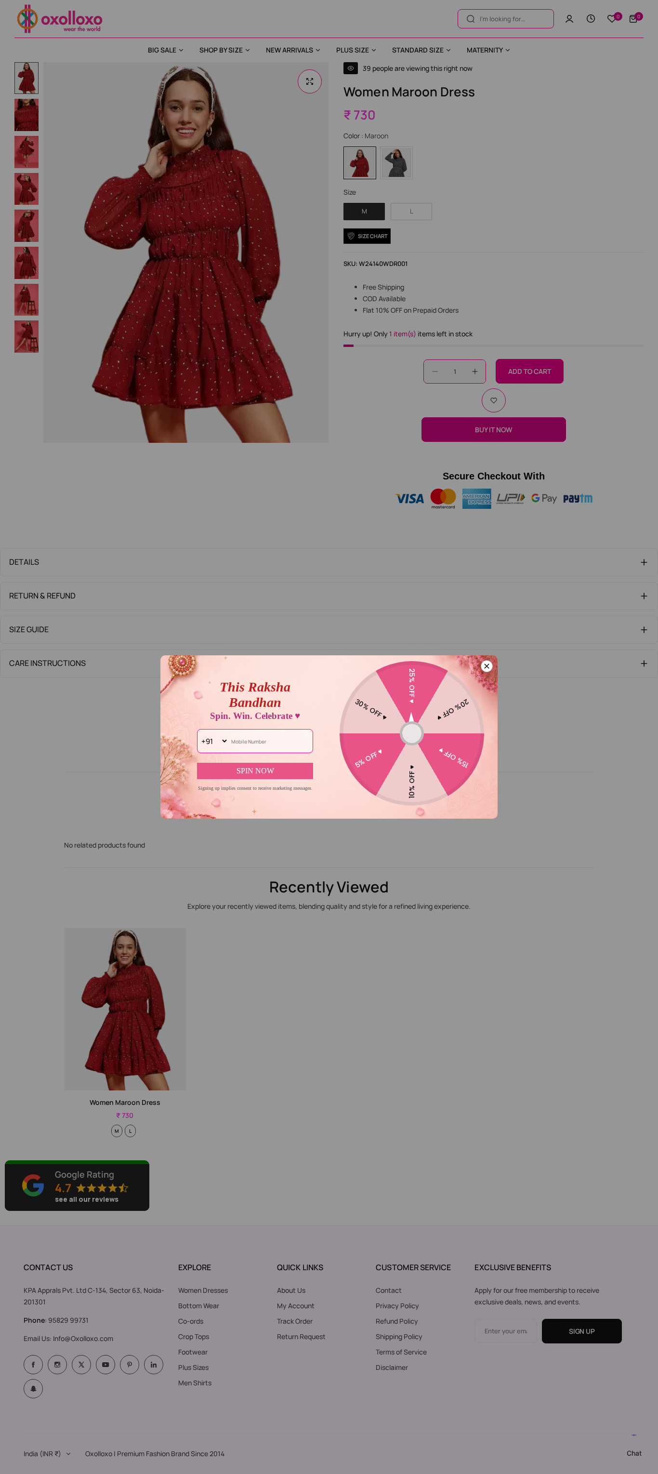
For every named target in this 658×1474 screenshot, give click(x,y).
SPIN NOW (255, 771)
